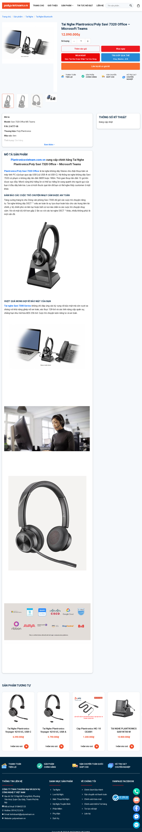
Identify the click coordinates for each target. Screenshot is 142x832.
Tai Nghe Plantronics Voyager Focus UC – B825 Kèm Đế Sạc (75, 731)
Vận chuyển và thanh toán (95, 794)
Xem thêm (49, 144)
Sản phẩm (66, 5)
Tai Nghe (29, 17)
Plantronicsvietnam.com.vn (28, 159)
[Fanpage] (136, 808)
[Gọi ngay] (136, 791)
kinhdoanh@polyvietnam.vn (50, 659)
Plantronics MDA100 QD (40, 728)
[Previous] (6, 57)
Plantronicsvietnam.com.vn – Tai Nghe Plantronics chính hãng (52, 666)
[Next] (52, 57)
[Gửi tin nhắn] (136, 800)
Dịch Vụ (56, 818)
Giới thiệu (53, 5)
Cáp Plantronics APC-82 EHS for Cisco (110, 730)
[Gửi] (131, 5)
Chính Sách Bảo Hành (93, 790)
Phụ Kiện (56, 814)
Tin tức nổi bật (85, 5)
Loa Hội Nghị (58, 794)
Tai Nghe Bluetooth (44, 17)
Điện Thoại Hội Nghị (61, 799)
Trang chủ (38, 5)
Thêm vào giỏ (80, 49)
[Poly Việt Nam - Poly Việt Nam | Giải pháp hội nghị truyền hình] (16, 5)
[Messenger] (136, 816)
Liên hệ (100, 5)
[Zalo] (136, 825)
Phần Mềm (57, 809)
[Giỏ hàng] (138, 5)
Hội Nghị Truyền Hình (61, 804)
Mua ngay (120, 49)
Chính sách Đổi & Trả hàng (95, 804)
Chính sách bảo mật (93, 799)
